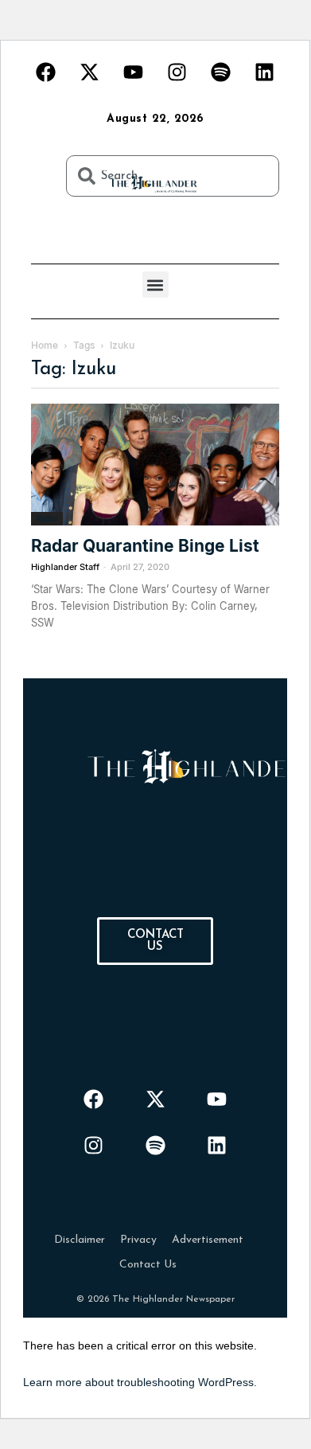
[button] (155, 284)
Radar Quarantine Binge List (145, 546)
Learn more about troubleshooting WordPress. (140, 1382)
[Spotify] (221, 72)
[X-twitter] (90, 72)
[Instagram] (177, 72)
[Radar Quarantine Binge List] (155, 464)
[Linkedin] (265, 72)
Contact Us (148, 1265)
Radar (47, 518)
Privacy (138, 1240)
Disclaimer (79, 1240)
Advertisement (207, 1240)
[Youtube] (134, 72)
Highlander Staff (65, 566)
